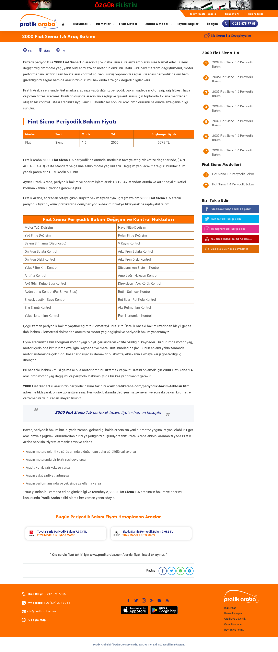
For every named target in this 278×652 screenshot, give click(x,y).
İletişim (212, 24)
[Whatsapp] (180, 571)
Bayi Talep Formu (234, 629)
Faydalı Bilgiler (187, 24)
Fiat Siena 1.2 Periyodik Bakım (233, 174)
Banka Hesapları (233, 613)
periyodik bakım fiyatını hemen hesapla (108, 413)
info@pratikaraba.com (41, 611)
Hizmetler (103, 24)
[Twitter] (171, 571)
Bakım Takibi (256, 13)
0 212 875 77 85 (47, 594)
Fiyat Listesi (128, 24)
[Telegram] (189, 571)
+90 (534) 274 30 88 (49, 603)
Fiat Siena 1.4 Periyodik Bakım (233, 184)
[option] (65, 533)
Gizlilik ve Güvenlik (235, 618)
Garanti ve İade (233, 624)
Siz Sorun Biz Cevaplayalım (231, 35)
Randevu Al (232, 13)
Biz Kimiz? (230, 607)
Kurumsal (80, 24)
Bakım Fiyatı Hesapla (202, 13)
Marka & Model (157, 24)
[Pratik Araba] (240, 597)
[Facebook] (163, 571)
